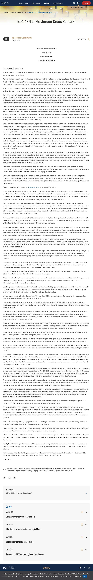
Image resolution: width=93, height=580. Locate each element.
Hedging (35, 471)
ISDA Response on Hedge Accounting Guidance (23, 529)
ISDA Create (42, 471)
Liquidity (57, 471)
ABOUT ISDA (46, 568)
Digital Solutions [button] (57, 3)
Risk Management (66, 471)
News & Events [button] (23, 3)
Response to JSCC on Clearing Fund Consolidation (25, 554)
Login (86, 3)
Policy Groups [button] (36, 3)
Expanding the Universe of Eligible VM (20, 516)
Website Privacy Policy (79, 574)
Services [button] (46, 3)
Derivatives (21, 469)
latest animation (33, 187)
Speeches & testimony (17, 12)
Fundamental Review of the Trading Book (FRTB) (64, 469)
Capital (15, 469)
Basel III (9, 469)
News (6, 12)
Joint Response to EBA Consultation (20, 541)
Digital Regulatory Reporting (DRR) (37, 469)
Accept (84, 576)
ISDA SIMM (50, 471)
